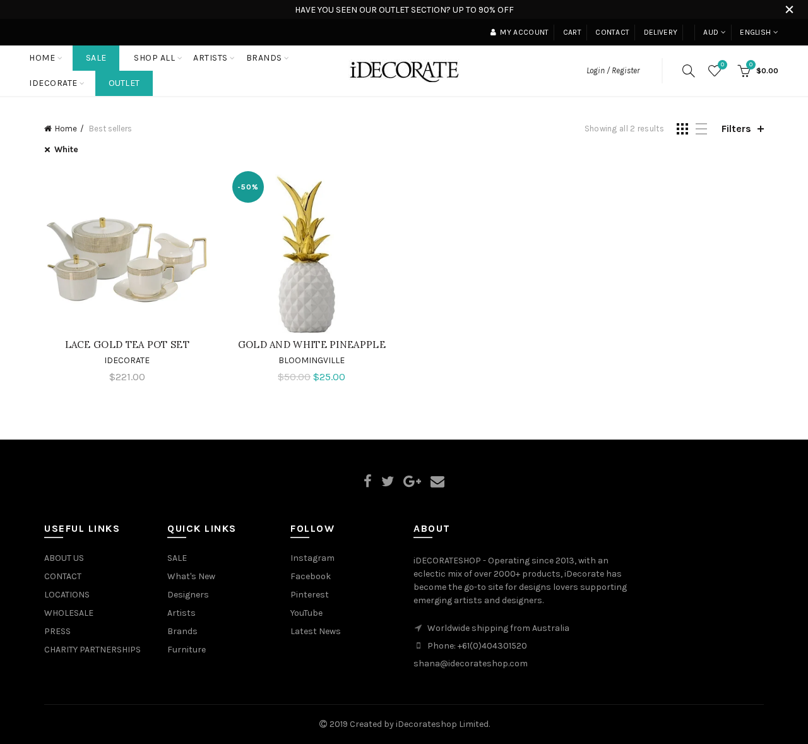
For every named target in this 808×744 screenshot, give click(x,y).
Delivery (660, 32)
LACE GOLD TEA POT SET (127, 345)
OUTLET (124, 83)
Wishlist (722, 64)
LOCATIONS (67, 594)
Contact (612, 32)
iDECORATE (53, 83)
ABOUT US (64, 558)
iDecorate (127, 360)
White (66, 149)
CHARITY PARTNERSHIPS (92, 649)
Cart (572, 32)
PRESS (57, 631)
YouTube (306, 613)
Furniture (186, 649)
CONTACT (62, 576)
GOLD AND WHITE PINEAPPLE (312, 345)
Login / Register (612, 70)
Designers (188, 594)
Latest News (315, 631)
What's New (191, 576)
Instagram (312, 558)
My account (524, 32)
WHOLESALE (68, 613)
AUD (710, 32)
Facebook (310, 576)
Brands (182, 631)
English (755, 32)
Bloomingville (311, 360)
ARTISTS (210, 57)
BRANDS (264, 57)
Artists (181, 613)
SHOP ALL (154, 57)
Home (42, 57)
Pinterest (309, 594)
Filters (736, 129)
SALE (96, 57)
